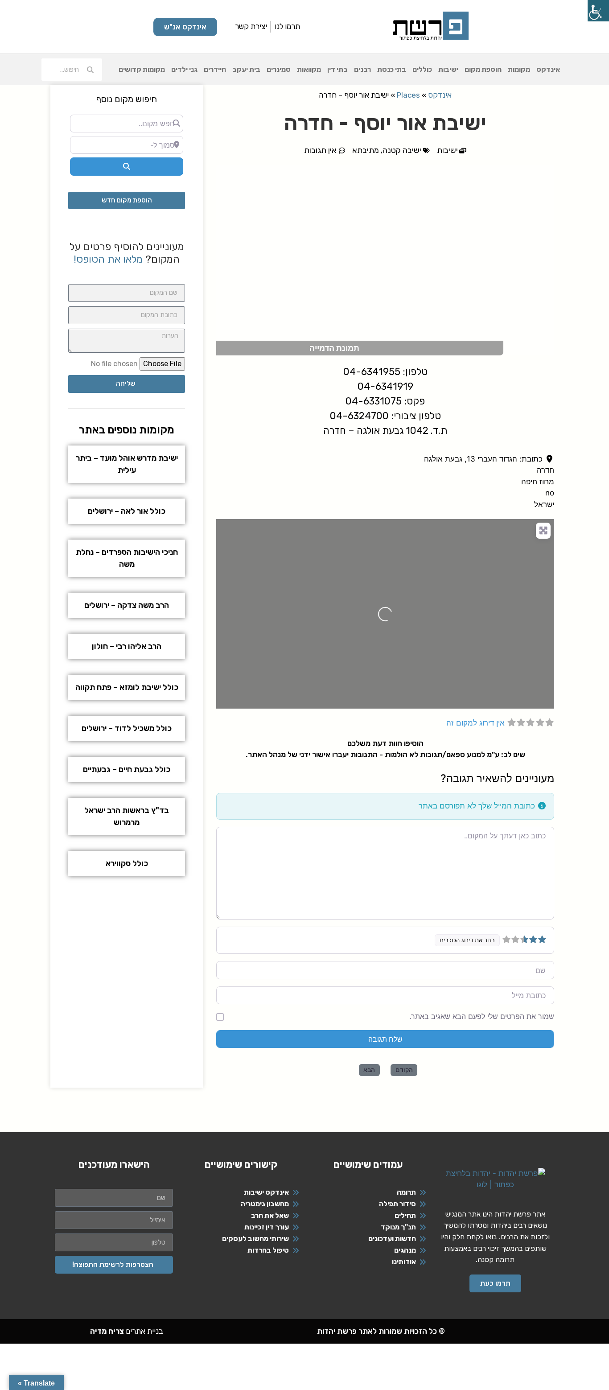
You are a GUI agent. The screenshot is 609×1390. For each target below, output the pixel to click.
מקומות (519, 69)
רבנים (362, 69)
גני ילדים (184, 69)
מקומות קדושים (142, 69)
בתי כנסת (391, 69)
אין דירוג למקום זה (475, 722)
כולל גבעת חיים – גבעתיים (126, 769)
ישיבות (448, 69)
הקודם (404, 1069)
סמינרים (279, 69)
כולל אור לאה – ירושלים (126, 511)
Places (408, 95)
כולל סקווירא (127, 863)
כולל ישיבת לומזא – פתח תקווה (126, 687)
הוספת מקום (483, 69)
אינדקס (548, 69)
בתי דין (337, 69)
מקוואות (309, 69)
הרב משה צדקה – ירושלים (126, 605)
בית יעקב (246, 69)
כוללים (422, 69)
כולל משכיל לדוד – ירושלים (127, 728)
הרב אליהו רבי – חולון (126, 646)
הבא (369, 1069)
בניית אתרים (126, 1331)
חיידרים (215, 69)
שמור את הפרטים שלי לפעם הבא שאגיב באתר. (481, 1016)
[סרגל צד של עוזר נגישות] (598, 10)
